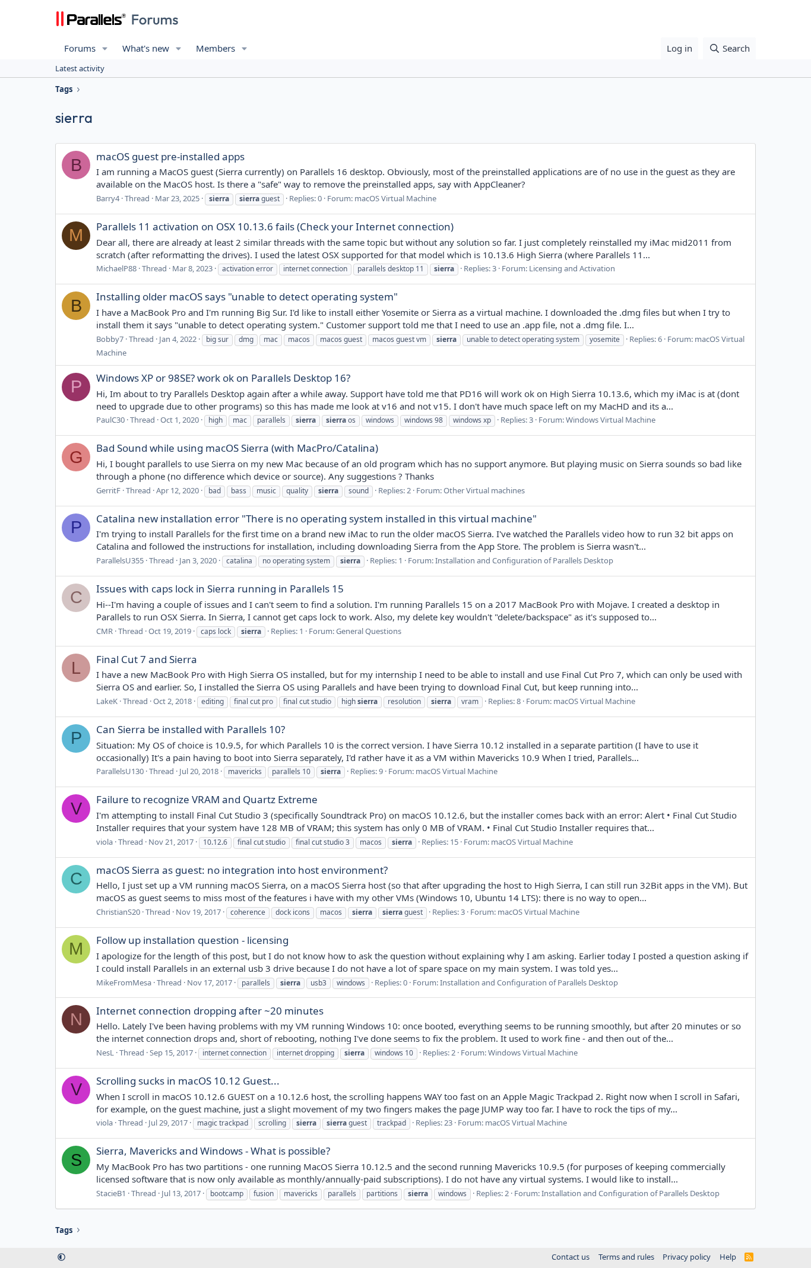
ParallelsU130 (120, 771)
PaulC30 (110, 419)
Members (215, 48)
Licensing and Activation (572, 268)
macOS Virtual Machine (395, 198)
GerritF (108, 490)
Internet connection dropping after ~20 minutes (210, 1010)
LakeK (107, 701)
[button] (105, 48)
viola (104, 841)
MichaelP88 (116, 268)
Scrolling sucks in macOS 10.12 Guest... (188, 1081)
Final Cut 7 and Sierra (146, 659)
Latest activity (79, 68)
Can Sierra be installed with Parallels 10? (190, 729)
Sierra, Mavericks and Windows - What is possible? (213, 1151)
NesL (105, 1052)
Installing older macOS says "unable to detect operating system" (247, 296)
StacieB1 (111, 1193)
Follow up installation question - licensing (192, 940)
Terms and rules (626, 1256)
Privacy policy (687, 1256)
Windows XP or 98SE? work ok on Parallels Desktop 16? (223, 378)
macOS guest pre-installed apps (170, 156)
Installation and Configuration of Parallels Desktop (524, 560)
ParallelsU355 (120, 560)
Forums (80, 48)
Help (728, 1256)
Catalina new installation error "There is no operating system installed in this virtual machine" (316, 518)
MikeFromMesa (123, 982)
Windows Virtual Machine (610, 419)
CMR (104, 631)
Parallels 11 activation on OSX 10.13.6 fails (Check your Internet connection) (275, 226)
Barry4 (107, 198)
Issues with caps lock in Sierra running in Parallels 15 (220, 588)
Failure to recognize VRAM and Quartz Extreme (207, 799)
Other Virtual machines (484, 490)
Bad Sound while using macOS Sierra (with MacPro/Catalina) (237, 448)
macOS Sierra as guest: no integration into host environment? (242, 870)
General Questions (368, 631)
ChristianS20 (118, 911)
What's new (145, 48)
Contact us (571, 1256)
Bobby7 (109, 339)
